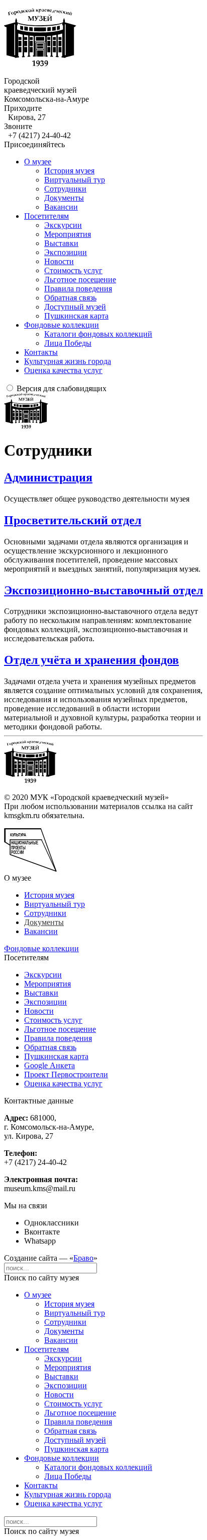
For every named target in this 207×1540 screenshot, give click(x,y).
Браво (83, 1258)
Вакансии (61, 207)
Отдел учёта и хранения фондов (91, 659)
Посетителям (46, 216)
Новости (59, 261)
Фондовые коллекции (61, 325)
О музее (37, 161)
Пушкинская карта (76, 316)
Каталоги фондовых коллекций (98, 334)
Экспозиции (65, 252)
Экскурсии (63, 225)
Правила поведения (78, 288)
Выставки (61, 243)
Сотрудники (65, 188)
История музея (69, 170)
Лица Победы (67, 343)
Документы (64, 198)
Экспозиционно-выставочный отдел (103, 590)
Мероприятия (67, 234)
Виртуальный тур (74, 179)
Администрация (48, 477)
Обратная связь (70, 297)
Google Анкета (49, 1065)
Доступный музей (75, 306)
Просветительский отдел (72, 520)
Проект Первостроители (66, 1074)
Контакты (41, 352)
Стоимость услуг (73, 270)
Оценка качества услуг (63, 370)
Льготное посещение (80, 279)
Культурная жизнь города (67, 361)
